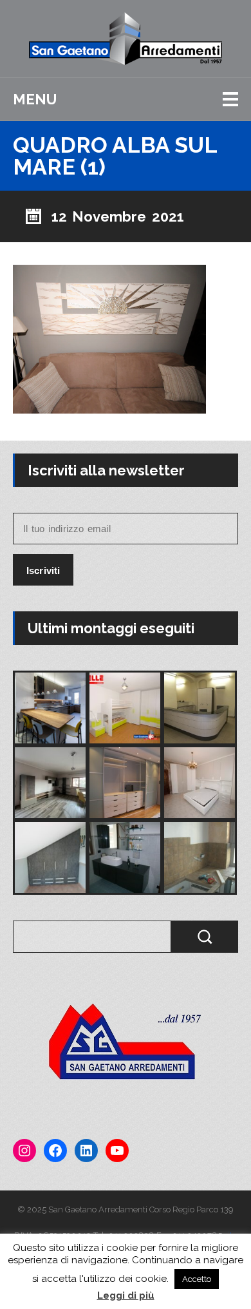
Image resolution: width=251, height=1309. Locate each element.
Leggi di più (125, 1295)
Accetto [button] (196, 1279)
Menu (35, 99)
